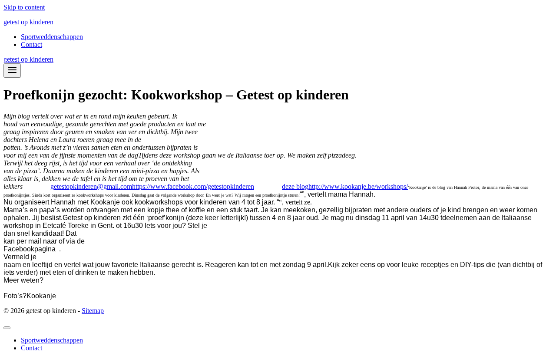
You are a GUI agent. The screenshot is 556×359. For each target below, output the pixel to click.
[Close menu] (6, 327)
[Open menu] (12, 70)
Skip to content (24, 7)
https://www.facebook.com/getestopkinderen (193, 186)
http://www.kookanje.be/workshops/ (358, 186)
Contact (31, 44)
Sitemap (93, 310)
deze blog (295, 186)
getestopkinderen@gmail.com (91, 186)
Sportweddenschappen (52, 36)
